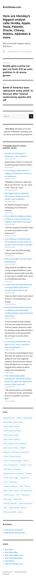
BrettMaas (8, 422)
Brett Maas (18, 422)
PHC (18, 495)
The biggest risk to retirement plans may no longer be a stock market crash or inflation (17, 196)
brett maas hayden (11, 435)
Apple (19, 418)
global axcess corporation (14, 473)
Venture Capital (10, 512)
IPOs (5, 491)
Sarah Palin (17, 499)
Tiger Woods (14, 508)
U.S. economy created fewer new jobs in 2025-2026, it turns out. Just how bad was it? (17, 344)
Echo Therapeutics (11, 465)
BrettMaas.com (12, 7)
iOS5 (21, 486)
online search (9, 495)
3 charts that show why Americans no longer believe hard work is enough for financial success (18, 287)
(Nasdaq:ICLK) (9, 418)
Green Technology (11, 478)
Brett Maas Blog (11, 552)
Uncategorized (26, 51)
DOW (26, 461)
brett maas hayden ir (12, 439)
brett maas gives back (12, 431)
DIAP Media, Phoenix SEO (15, 533)
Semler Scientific (10, 503)
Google (28, 473)
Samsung (7, 499)
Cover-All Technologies (13, 461)
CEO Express (10, 561)
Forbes (23, 465)
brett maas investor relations (15, 444)
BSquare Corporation (20, 452)
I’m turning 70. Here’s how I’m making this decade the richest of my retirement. (18, 173)
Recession (26, 495)
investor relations (10, 486)
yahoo (20, 512)
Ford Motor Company (12, 469)
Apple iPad (27, 418)
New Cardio (13, 491)
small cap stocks (25, 503)
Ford (30, 465)
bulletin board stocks (12, 456)
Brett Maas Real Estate (14, 558)
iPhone (27, 486)
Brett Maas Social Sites (14, 530)
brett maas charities (12, 426)
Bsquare (7, 452)
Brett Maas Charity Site (14, 555)
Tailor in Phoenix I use (14, 564)
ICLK (5, 482)
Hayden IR (24, 478)
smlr (5, 508)
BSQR (22, 448)
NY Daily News (26, 491)
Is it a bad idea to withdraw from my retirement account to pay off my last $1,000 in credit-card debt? (18, 242)
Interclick (13, 482)
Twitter (23, 508)
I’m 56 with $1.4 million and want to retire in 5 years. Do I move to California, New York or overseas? (18, 219)
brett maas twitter (11, 448)
